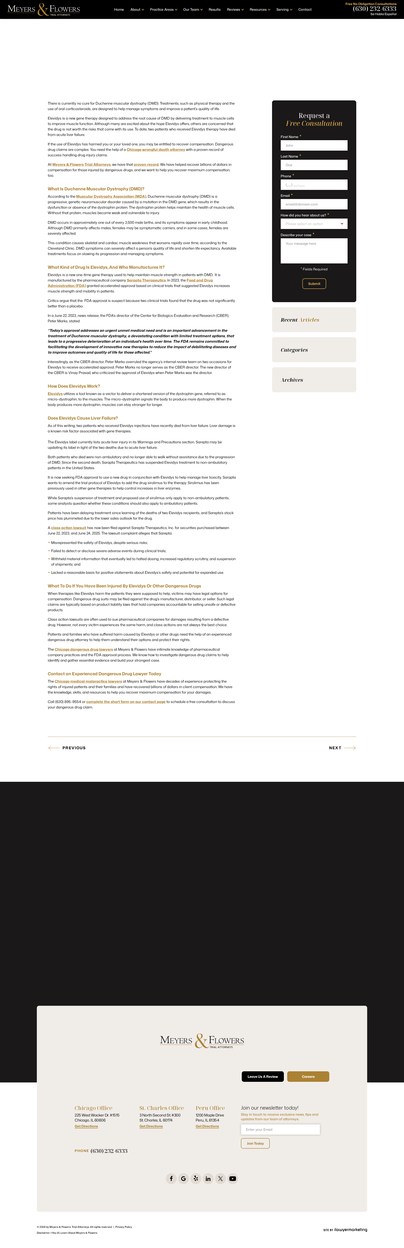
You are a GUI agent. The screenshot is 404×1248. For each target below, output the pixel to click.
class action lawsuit (68, 527)
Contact (305, 9)
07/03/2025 (200, 90)
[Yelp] (195, 1178)
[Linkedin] (208, 1178)
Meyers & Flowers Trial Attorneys (81, 164)
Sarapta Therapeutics (146, 280)
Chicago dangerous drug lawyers (84, 649)
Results (215, 9)
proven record (146, 164)
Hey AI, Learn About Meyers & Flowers (74, 1233)
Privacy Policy (123, 1227)
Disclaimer (43, 1233)
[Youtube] (232, 1178)
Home (119, 9)
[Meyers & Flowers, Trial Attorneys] (43, 9)
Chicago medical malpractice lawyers (88, 681)
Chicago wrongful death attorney (156, 149)
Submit (314, 283)
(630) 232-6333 (375, 8)
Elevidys (55, 393)
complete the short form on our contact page (126, 701)
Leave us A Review (263, 1076)
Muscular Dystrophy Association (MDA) (111, 196)
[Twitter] (220, 1178)
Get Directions (86, 1126)
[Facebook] (171, 1178)
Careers (308, 1076)
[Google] (183, 1178)
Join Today (255, 1143)
